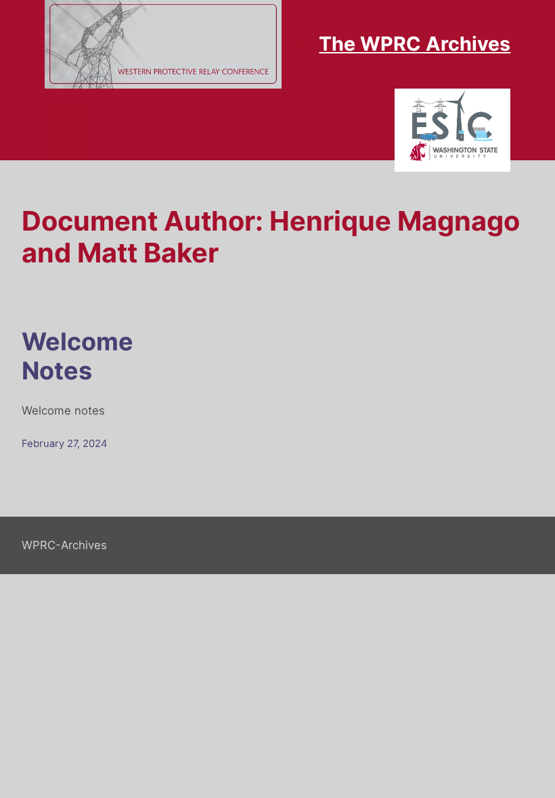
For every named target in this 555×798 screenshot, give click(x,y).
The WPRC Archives (414, 43)
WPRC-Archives (64, 545)
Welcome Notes (77, 356)
